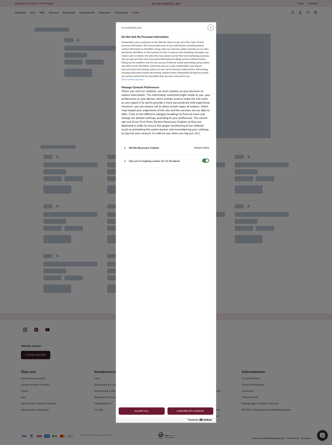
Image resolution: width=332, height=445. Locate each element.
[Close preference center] (210, 27)
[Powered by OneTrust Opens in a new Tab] (201, 420)
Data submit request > (132, 79)
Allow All (142, 411)
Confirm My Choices (190, 411)
